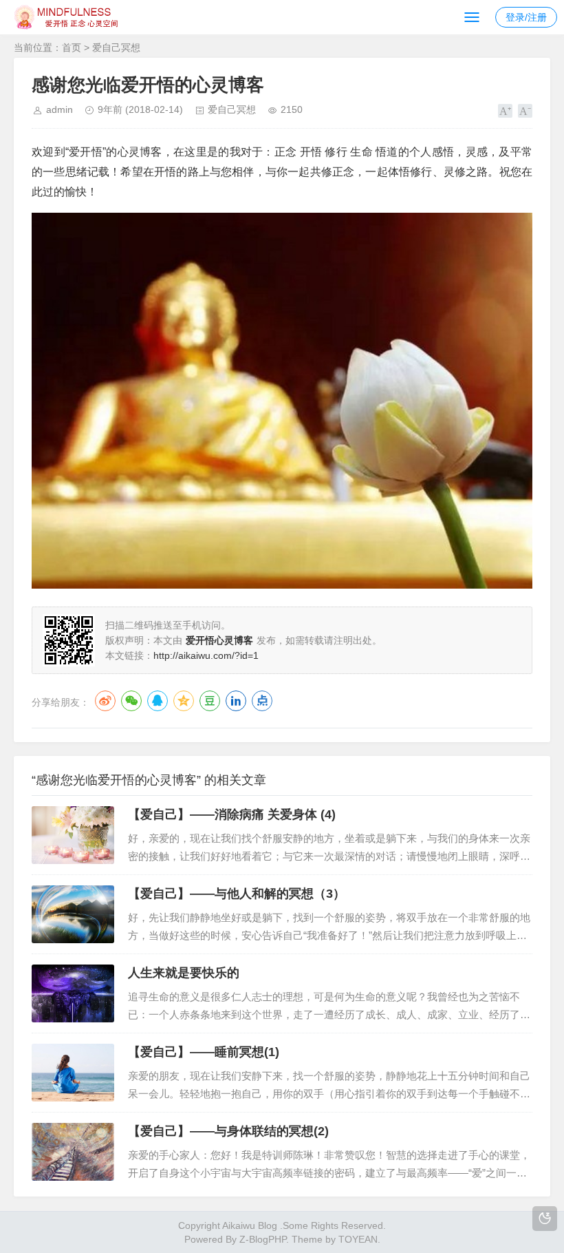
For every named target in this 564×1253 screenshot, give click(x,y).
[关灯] (544, 1218)
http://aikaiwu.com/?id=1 (206, 655)
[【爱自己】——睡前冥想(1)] (73, 1073)
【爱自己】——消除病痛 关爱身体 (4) (232, 814)
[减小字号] (525, 111)
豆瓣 (209, 701)
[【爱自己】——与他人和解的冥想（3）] (73, 914)
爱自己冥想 (116, 47)
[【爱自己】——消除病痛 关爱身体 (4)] (73, 835)
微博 (105, 701)
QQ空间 (183, 701)
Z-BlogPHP (262, 1239)
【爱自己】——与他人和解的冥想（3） (236, 894)
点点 (262, 701)
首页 (71, 47)
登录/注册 (526, 17)
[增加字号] (505, 111)
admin (59, 109)
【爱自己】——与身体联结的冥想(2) (228, 1131)
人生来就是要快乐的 (183, 973)
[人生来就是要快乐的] (73, 993)
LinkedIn (236, 701)
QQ (157, 701)
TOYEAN (358, 1239)
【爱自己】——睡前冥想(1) (203, 1052)
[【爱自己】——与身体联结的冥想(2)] (73, 1152)
